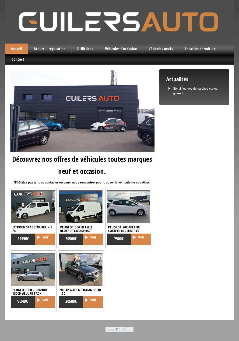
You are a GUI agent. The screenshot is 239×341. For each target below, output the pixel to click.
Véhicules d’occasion (121, 48)
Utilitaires (85, 48)
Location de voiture (200, 48)
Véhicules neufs (161, 48)
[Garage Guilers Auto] (82, 111)
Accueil (16, 48)
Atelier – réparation (49, 48)
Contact (18, 59)
